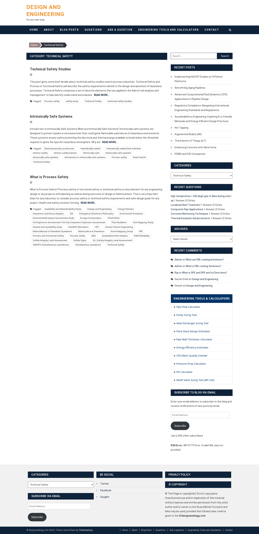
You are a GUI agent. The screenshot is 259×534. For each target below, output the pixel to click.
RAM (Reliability (142, 235)
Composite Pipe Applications (187, 209)
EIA (71, 213)
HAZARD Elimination (78, 227)
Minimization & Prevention (91, 231)
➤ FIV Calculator (183, 372)
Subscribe (180, 425)
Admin (178, 259)
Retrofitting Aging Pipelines (190, 87)
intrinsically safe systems (45, 157)
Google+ (105, 496)
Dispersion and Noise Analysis (48, 213)
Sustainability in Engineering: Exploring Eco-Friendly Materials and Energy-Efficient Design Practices (203, 119)
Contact (212, 29)
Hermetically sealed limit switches (124, 148)
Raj (176, 272)
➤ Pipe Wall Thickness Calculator (193, 339)
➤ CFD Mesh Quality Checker (191, 355)
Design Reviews (126, 209)
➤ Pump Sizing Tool (185, 315)
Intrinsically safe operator (118, 153)
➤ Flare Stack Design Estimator (192, 331)
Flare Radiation (119, 222)
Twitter (104, 483)
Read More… (101, 95)
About (49, 29)
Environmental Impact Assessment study (53, 218)
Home (34, 29)
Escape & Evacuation (90, 218)
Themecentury (85, 530)
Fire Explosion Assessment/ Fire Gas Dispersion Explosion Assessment (69, 222)
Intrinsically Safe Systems (51, 116)
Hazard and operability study (47, 227)
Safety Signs (80, 240)
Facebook (105, 490)
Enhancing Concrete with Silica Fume (195, 147)
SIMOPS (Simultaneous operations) (51, 244)
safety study (72, 101)
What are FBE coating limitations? (205, 259)
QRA (93, 235)
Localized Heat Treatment (186, 205)
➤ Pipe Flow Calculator (187, 307)
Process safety (52, 101)
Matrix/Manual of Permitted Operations (52, 231)
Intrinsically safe (91, 153)
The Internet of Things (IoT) (190, 140)
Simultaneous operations (88, 244)
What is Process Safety (49, 177)
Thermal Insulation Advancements (190, 218)
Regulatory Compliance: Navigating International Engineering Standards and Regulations (202, 108)
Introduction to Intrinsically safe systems (85, 157)
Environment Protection (131, 213)
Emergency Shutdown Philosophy (96, 213)
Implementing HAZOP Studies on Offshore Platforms (199, 79)
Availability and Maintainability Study (62, 209)
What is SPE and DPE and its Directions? (204, 272)
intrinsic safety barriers (65, 153)
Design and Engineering (99, 209)
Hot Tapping (181, 127)
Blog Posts (69, 29)
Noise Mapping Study (122, 231)
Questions (93, 29)
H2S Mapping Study (143, 222)
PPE (141, 231)
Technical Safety (92, 101)
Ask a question (120, 29)
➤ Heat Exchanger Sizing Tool (191, 323)
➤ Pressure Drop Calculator (190, 363)
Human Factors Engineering (119, 227)
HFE (97, 227)
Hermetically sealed (90, 148)
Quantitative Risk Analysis (115, 235)
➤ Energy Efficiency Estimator (191, 347)
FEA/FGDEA (113, 218)
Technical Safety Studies (50, 69)
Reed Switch (139, 157)
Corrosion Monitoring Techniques (189, 213)
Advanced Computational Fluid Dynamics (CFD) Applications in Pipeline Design (201, 96)
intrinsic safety (40, 153)
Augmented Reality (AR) (188, 134)
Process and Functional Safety (48, 235)
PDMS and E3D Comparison (190, 153)
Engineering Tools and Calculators (168, 29)
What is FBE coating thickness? (203, 266)
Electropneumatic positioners (59, 148)
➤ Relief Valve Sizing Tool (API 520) (194, 380)
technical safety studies (120, 101)
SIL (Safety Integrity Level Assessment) (112, 240)
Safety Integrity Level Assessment (50, 240)
